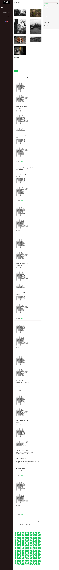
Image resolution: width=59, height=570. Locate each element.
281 (28, 557)
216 (27, 551)
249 (28, 554)
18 (17, 534)
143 (38, 544)
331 (31, 561)
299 (31, 558)
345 (28, 563)
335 (38, 561)
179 (18, 548)
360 (27, 564)
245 (22, 554)
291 (19, 558)
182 (23, 548)
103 (25, 541)
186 (30, 548)
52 (20, 537)
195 (18, 550)
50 (17, 537)
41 (28, 535)
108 (33, 541)
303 (38, 558)
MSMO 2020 (46, 3)
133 (22, 544)
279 (25, 557)
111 (38, 541)
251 (31, 554)
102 (23, 541)
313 (28, 560)
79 (38, 538)
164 (20, 547)
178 (17, 548)
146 (17, 545)
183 (25, 548)
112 (39, 541)
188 (33, 548)
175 (38, 547)
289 (15, 558)
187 (31, 548)
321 (15, 561)
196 (20, 550)
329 (28, 561)
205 (35, 550)
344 (27, 563)
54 (23, 537)
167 (25, 547)
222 (36, 551)
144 (39, 544)
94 (36, 540)
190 (36, 548)
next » (28, 566)
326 (23, 561)
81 (15, 540)
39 (25, 535)
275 (18, 557)
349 (35, 563)
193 (15, 550)
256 (39, 554)
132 (20, 544)
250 (30, 554)
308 (20, 560)
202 (30, 550)
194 (17, 550)
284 (33, 557)
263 (25, 555)
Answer (22, 132)
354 (18, 564)
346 (30, 563)
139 (31, 544)
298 (30, 558)
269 (35, 555)
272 (39, 555)
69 (22, 538)
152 (27, 545)
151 (25, 545)
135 (25, 544)
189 (35, 548)
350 (36, 563)
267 (31, 555)
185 (28, 548)
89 (28, 540)
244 (20, 554)
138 (30, 544)
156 (33, 545)
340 (20, 563)
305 (15, 560)
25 (28, 534)
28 (33, 534)
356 (21, 564)
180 (20, 548)
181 (22, 548)
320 (39, 560)
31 (38, 534)
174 (36, 547)
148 (20, 545)
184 (27, 548)
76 (33, 538)
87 (25, 540)
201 (28, 550)
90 (30, 540)
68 (20, 538)
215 (25, 551)
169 (28, 547)
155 (31, 545)
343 (25, 563)
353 (16, 564)
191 (38, 548)
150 (23, 545)
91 (31, 540)
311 (25, 560)
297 (28, 558)
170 (30, 547)
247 (25, 554)
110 (36, 541)
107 (31, 541)
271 (38, 555)
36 (20, 535)
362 (31, 564)
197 (22, 550)
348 (33, 563)
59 (31, 537)
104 (27, 541)
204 (33, 550)
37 (22, 535)
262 (23, 555)
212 (20, 551)
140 (33, 544)
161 (15, 547)
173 (35, 547)
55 (25, 537)
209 (15, 551)
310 (23, 560)
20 (20, 534)
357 (23, 564)
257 (15, 555)
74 (30, 538)
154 (30, 545)
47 (38, 535)
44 (33, 535)
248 (27, 554)
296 (26, 558)
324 (20, 561)
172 (33, 547)
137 (28, 544)
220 (33, 551)
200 (27, 550)
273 (15, 557)
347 (31, 563)
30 (36, 534)
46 (36, 535)
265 (28, 555)
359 (26, 564)
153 (28, 545)
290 (17, 558)
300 (33, 558)
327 (25, 561)
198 (23, 550)
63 (38, 537)
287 (38, 557)
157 (35, 545)
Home (2, 7)
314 (30, 560)
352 (39, 563)
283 (31, 557)
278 (23, 557)
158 (36, 545)
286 (36, 557)
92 (33, 540)
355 (19, 564)
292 (20, 558)
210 (17, 551)
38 (23, 535)
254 (36, 554)
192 (39, 548)
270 (36, 555)
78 (36, 538)
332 (33, 561)
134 (23, 544)
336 (39, 561)
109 (35, 541)
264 (27, 555)
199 (25, 550)
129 (15, 544)
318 (36, 560)
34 (17, 535)
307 (18, 560)
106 (30, 541)
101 (22, 541)
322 (17, 561)
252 (33, 554)
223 (38, 551)
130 (17, 544)
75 (31, 538)
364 (34, 564)
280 (27, 557)
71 (25, 538)
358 (24, 564)
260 (20, 555)
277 (22, 557)
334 (36, 561)
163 (18, 547)
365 (35, 564)
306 (17, 560)
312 (27, 560)
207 (38, 550)
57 (28, 537)
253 (35, 554)
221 (35, 551)
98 (17, 541)
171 (31, 547)
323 (18, 561)
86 (23, 540)
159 (38, 545)
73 (28, 538)
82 (17, 540)
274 (17, 557)
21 (22, 534)
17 (15, 534)
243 (18, 554)
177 (15, 548)
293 (22, 558)
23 (25, 534)
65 (15, 538)
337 (15, 563)
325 (22, 561)
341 (22, 563)
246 (23, 554)
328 (27, 561)
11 (31, 532)
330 (30, 561)
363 (32, 564)
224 (39, 551)
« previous (27, 530)
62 (36, 537)
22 (23, 534)
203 (31, 550)
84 (20, 540)
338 (17, 563)
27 (31, 534)
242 (17, 554)
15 (38, 532)
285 (35, 557)
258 (17, 555)
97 (15, 541)
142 (36, 544)
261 (22, 555)
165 (22, 547)
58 (30, 537)
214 (23, 551)
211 (18, 551)
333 (35, 561)
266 (30, 555)
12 (33, 532)
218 (30, 551)
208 (39, 550)
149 (22, 545)
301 (35, 558)
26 (30, 534)
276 (20, 557)
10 (30, 532)
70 (23, 538)
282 (30, 557)
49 (15, 537)
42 (30, 535)
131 (18, 544)
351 (38, 563)
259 (18, 555)
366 (37, 564)
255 (38, 554)
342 (23, 563)
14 (36, 532)
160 (39, 545)
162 (17, 547)
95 (38, 540)
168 (27, 547)
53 (22, 537)
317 (35, 560)
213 (22, 551)
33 (15, 535)
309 (22, 560)
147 (18, 545)
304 (39, 558)
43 (31, 535)
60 (33, 537)
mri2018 (45, 5)
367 (39, 564)
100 (20, 541)
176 (39, 547)
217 (28, 551)
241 (15, 554)
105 (28, 541)
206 (36, 550)
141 (35, 544)
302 (36, 558)
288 (39, 557)
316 (33, 560)
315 (31, 560)
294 (23, 558)
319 (38, 560)
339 (18, 563)
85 (22, 540)
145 (15, 545)
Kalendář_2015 (46, 7)
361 (29, 564)
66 (17, 538)
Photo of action (46, 9)
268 (33, 555)
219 (31, 551)
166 (23, 547)
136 (27, 544)
